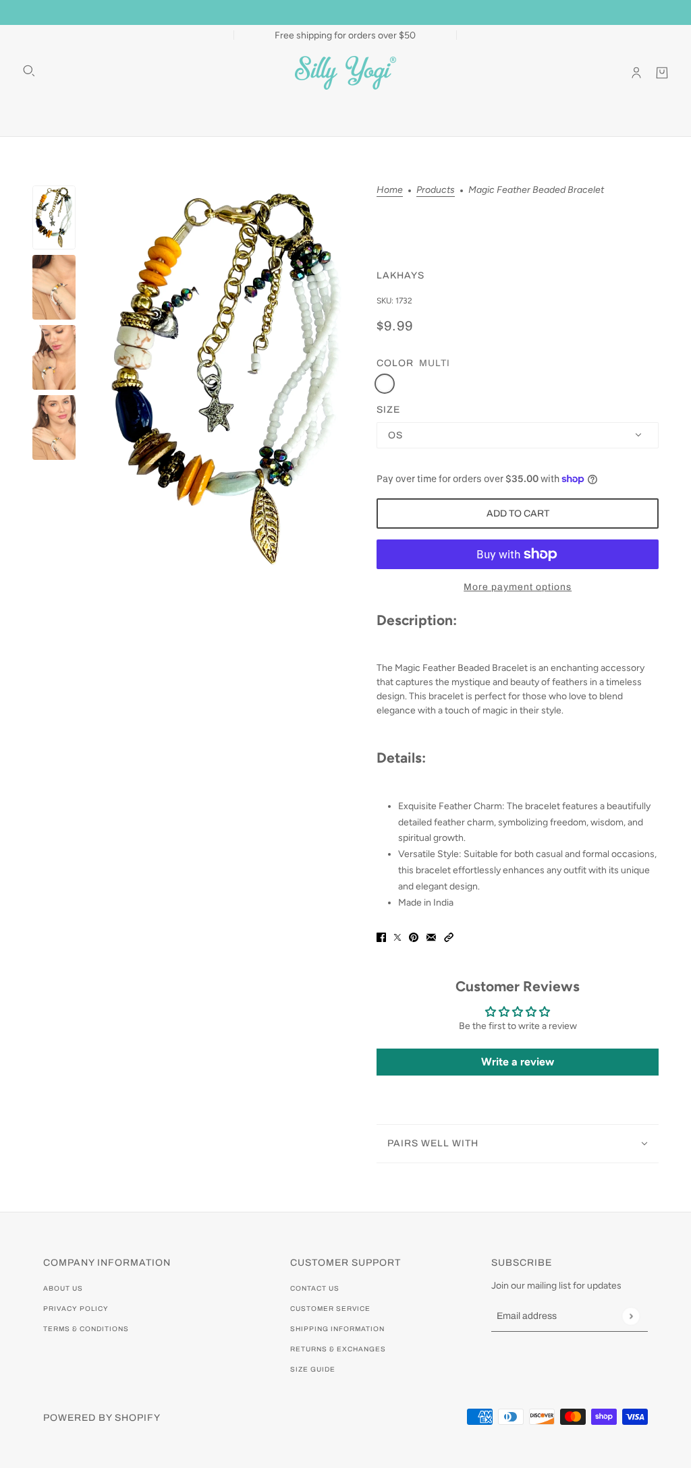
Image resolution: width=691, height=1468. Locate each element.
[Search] (29, 70)
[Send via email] (431, 936)
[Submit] (630, 1316)
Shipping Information (337, 1328)
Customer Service (330, 1308)
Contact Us (314, 1288)
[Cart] (662, 72)
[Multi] (385, 384)
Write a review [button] (517, 1061)
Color (395, 363)
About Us (63, 1288)
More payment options (518, 587)
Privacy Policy (76, 1308)
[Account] (636, 72)
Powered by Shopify (102, 1418)
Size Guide (312, 1369)
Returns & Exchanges (338, 1349)
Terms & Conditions (86, 1328)
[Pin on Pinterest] (414, 936)
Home (390, 190)
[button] (449, 936)
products (435, 190)
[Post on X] (397, 936)
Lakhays (400, 275)
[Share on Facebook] (381, 936)
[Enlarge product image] (226, 378)
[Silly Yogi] (345, 73)
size (388, 410)
